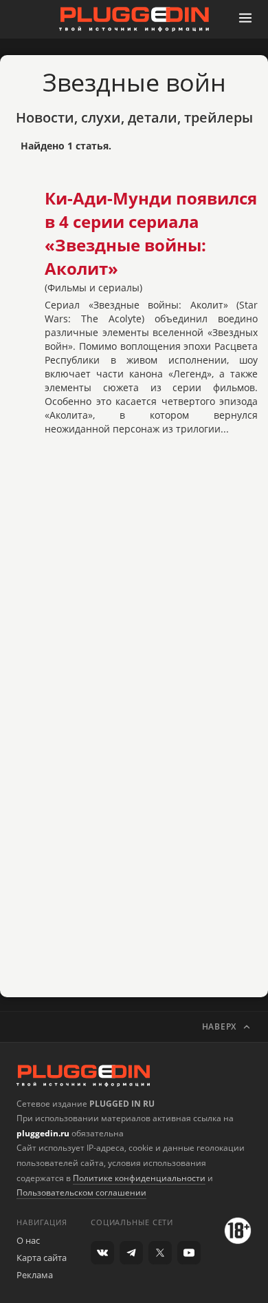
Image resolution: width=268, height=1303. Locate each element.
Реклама (34, 1275)
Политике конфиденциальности (139, 1178)
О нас (28, 1240)
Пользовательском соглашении (81, 1192)
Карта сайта (41, 1257)
